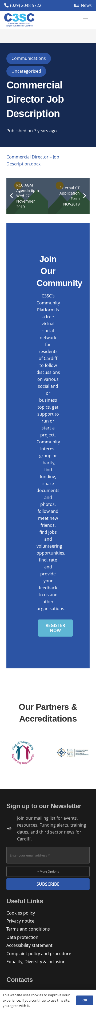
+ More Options (48, 871)
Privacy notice (20, 921)
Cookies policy (20, 913)
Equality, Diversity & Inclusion (36, 961)
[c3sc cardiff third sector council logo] (19, 20)
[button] (85, 20)
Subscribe (48, 884)
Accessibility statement (29, 945)
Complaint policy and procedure (38, 953)
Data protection (22, 937)
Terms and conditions (28, 929)
